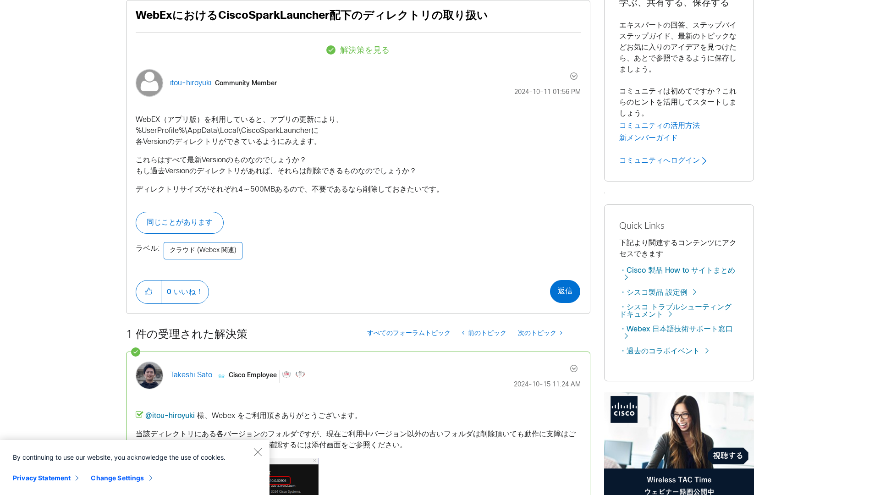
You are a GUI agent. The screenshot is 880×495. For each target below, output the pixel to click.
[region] (135, 467)
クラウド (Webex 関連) (203, 250)
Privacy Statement (42, 478)
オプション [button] (568, 76)
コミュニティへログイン (660, 160)
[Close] (257, 451)
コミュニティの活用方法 (659, 126)
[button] (148, 291)
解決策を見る (365, 51)
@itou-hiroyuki (170, 415)
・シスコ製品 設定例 (653, 292)
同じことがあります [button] (180, 222)
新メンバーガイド (648, 138)
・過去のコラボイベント (659, 351)
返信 (565, 291)
